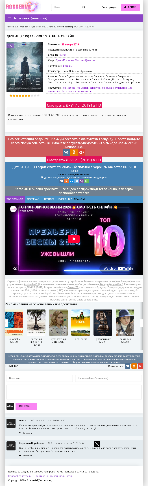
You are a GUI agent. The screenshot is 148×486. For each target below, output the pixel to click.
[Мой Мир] (71, 181)
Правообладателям (20, 475)
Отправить (26, 406)
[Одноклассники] (66, 181)
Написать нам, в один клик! (74, 174)
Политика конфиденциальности (53, 475)
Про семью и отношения (114, 87)
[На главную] (23, 7)
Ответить (27, 433)
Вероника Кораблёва (31, 442)
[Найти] (83, 7)
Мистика (79, 60)
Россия (62, 55)
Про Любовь (68, 87)
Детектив (90, 60)
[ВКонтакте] (61, 181)
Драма (59, 60)
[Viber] (81, 181)
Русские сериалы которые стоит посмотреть (54, 26)
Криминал (68, 60)
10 (38, 95)
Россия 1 (67, 65)
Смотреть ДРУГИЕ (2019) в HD (74, 105)
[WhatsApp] (86, 181)
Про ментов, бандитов (88, 87)
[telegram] (76, 181)
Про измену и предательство (76, 91)
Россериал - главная (17, 26)
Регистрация (109, 7)
